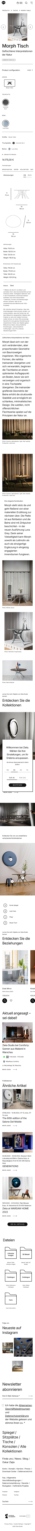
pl (27, 770)
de (14, 770)
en (8, 770)
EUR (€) (12, 777)
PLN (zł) (22, 777)
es (21, 770)
